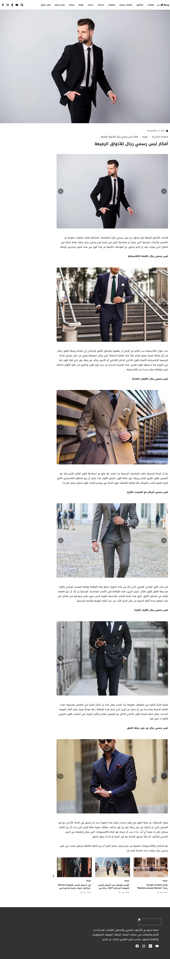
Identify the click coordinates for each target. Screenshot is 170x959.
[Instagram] (7, 5)
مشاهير (139, 5)
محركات (100, 5)
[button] (60, 191)
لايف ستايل (46, 5)
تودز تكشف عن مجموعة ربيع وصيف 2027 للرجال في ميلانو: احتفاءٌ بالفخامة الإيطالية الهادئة (112, 886)
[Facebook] (137, 946)
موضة (81, 5)
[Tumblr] (12, 5)
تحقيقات (111, 5)
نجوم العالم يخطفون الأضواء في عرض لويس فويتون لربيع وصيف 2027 (152, 886)
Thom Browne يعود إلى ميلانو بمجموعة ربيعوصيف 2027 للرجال (75, 886)
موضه (145, 137)
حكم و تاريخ (60, 5)
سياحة (72, 5)
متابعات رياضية (125, 5)
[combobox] (27, 5)
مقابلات (150, 5)
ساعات (90, 5)
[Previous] (53, 876)
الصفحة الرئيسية (160, 137)
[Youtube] (17, 5)
